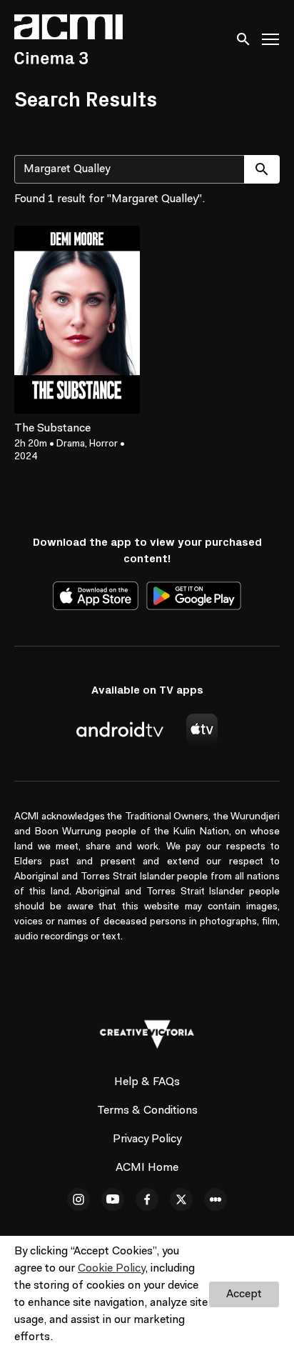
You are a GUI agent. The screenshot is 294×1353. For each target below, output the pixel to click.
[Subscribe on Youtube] (112, 1199)
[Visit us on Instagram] (78, 1199)
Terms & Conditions (147, 1111)
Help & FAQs (147, 1082)
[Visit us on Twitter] (181, 1199)
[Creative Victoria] (147, 1034)
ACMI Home (147, 1168)
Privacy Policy (147, 1139)
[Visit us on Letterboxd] (215, 1199)
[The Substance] (77, 320)
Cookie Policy (111, 1268)
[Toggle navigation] (271, 39)
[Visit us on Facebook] (147, 1199)
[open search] (244, 39)
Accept (244, 1294)
